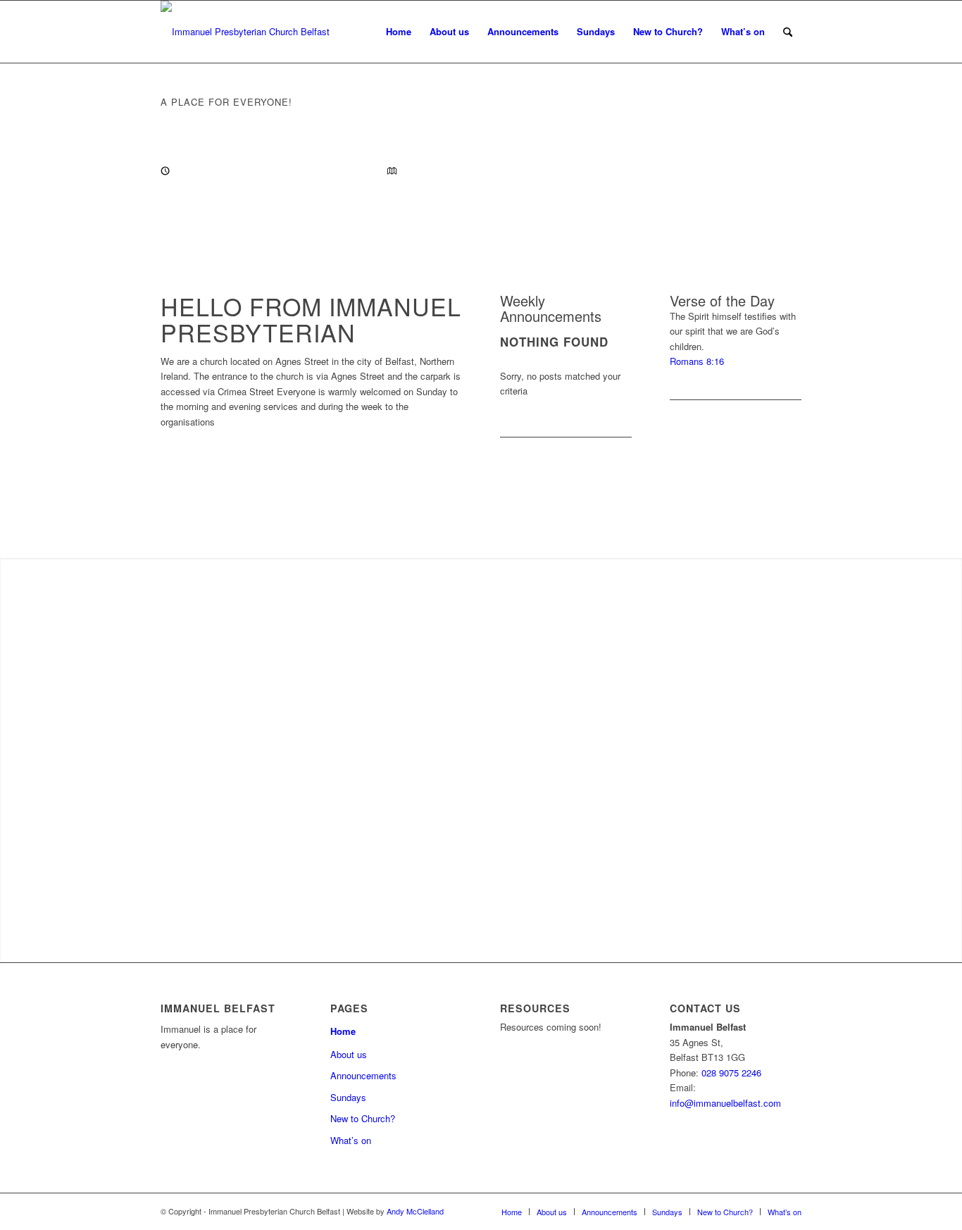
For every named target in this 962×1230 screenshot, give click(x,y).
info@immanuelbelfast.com (725, 1103)
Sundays (596, 31)
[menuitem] (787, 32)
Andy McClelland (415, 1211)
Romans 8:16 (697, 361)
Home (398, 31)
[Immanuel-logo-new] (245, 32)
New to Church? (668, 31)
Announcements (522, 31)
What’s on (743, 31)
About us (449, 31)
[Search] (787, 32)
